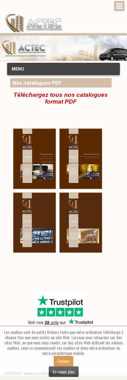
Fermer (63, 361)
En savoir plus (64, 371)
